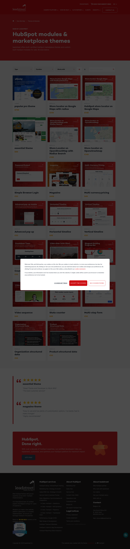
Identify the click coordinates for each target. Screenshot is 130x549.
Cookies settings (60, 283)
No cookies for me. (97, 283)
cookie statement (80, 269)
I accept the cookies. (78, 283)
